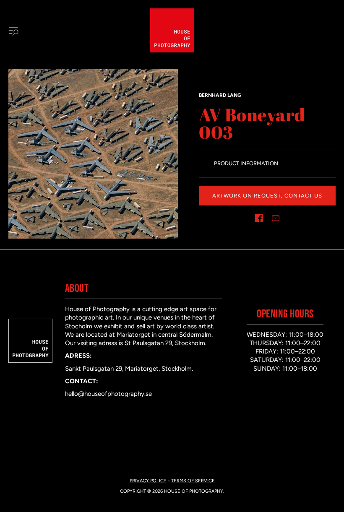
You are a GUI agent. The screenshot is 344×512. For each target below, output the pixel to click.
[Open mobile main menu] (13, 31)
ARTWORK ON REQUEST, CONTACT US (267, 195)
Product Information (246, 163)
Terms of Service (193, 480)
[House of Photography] (172, 30)
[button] (259, 218)
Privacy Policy (148, 480)
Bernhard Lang (220, 95)
